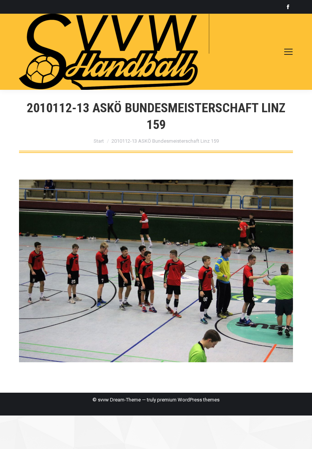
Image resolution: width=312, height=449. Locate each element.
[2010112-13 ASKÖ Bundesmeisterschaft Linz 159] (156, 271)
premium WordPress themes (188, 400)
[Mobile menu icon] (288, 51)
